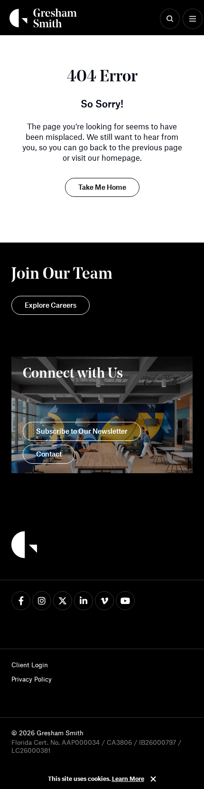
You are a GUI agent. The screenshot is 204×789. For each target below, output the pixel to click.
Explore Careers (50, 305)
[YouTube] (125, 600)
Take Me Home (102, 187)
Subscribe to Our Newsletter (82, 431)
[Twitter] (62, 600)
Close (153, 779)
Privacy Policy (31, 679)
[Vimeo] (104, 600)
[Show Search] (169, 19)
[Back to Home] (24, 546)
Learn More (128, 778)
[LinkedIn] (83, 600)
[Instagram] (41, 600)
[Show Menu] (192, 19)
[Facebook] (20, 600)
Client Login (29, 665)
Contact (49, 453)
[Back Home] (43, 18)
